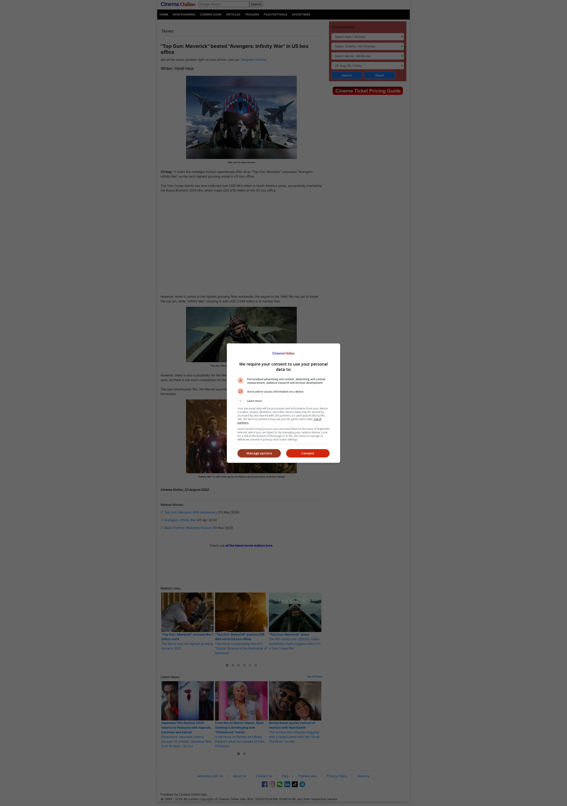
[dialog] (283, 403)
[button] (283, 401)
